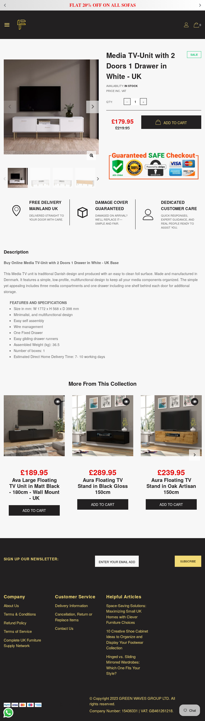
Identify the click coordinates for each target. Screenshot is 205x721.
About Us (11, 605)
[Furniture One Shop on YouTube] (61, 704)
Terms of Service (18, 631)
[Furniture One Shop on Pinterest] (80, 704)
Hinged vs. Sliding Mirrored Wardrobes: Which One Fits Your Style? (123, 665)
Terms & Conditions (20, 614)
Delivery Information (71, 605)
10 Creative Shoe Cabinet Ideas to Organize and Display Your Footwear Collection (127, 639)
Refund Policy (15, 622)
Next (97, 178)
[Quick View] (57, 401)
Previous (4, 178)
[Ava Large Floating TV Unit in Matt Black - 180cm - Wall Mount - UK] (34, 431)
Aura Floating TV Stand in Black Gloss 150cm (103, 485)
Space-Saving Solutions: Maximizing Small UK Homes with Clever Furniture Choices (126, 614)
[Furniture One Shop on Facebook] (51, 704)
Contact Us (64, 628)
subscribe (188, 561)
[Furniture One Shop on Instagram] (71, 704)
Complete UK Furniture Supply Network (22, 642)
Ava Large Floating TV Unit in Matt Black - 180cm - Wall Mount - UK (34, 488)
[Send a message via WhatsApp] (8, 713)
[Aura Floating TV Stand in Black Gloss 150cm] (102, 431)
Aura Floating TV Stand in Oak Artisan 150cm (171, 485)
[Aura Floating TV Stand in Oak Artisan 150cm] (171, 431)
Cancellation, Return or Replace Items (73, 616)
